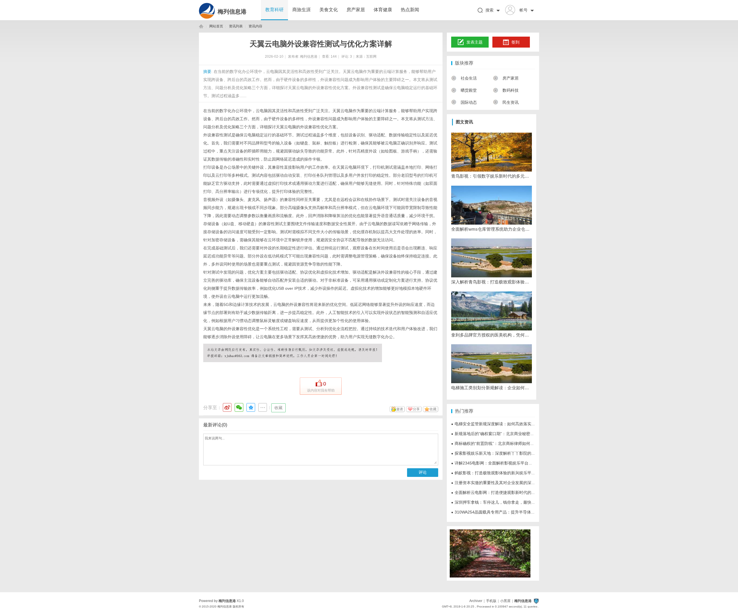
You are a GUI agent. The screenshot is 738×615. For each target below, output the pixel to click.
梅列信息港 (232, 11)
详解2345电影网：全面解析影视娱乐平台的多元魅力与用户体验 (510, 463)
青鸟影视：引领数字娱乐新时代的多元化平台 (491, 176)
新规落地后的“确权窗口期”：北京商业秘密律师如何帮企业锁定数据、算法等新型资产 (529, 433)
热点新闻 (410, 9)
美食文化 (328, 9)
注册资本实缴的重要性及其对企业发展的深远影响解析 (501, 482)
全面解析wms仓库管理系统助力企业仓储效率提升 (491, 229)
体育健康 (383, 9)
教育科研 (274, 9)
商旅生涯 (301, 9)
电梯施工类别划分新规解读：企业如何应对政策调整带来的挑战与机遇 (491, 387)
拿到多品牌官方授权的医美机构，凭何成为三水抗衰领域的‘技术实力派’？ (491, 334)
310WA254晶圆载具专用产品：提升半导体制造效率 (499, 512)
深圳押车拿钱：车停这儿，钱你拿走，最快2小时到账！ (502, 502)
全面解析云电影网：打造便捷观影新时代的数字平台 (499, 492)
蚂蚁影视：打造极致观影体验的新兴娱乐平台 (493, 473)
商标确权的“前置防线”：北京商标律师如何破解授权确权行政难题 (511, 443)
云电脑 (262, 110)
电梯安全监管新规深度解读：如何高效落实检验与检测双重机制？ (511, 424)
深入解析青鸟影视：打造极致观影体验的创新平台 (491, 281)
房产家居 (356, 9)
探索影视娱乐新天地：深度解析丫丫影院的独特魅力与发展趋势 (509, 453)
